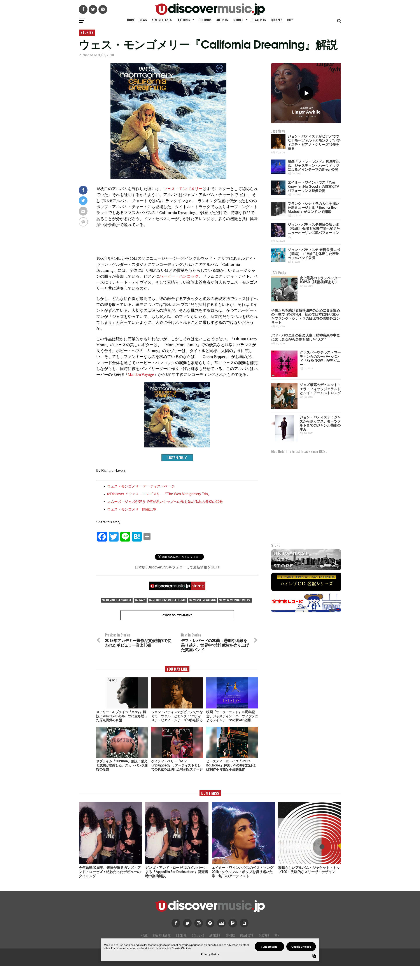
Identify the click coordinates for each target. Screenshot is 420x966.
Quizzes (276, 19)
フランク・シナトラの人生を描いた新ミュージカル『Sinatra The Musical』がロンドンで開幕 (313, 207)
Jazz (142, 600)
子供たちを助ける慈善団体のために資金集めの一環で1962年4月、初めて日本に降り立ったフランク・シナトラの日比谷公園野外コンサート (305, 316)
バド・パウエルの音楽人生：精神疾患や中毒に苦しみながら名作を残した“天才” (305, 337)
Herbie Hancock (118, 600)
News (143, 19)
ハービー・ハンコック (179, 276)
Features (183, 19)
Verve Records (204, 600)
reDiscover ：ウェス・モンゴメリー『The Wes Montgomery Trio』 (159, 494)
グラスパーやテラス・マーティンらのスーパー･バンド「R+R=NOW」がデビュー (320, 358)
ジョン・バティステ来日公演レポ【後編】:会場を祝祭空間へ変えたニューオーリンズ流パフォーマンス (314, 230)
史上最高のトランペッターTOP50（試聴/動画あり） (320, 279)
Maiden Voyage (141, 374)
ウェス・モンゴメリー (183, 188)
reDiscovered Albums (169, 600)
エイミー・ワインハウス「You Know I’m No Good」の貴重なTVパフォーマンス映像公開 (313, 186)
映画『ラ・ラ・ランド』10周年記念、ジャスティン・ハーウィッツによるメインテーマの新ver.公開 (314, 165)
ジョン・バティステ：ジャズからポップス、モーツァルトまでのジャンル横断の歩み (320, 423)
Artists (222, 19)
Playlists (259, 19)
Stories (181, 935)
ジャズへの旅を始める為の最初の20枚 (193, 501)
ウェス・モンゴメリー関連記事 (131, 509)
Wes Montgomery (236, 600)
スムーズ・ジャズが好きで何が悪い (135, 501)
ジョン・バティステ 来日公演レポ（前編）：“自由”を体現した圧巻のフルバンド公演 (314, 253)
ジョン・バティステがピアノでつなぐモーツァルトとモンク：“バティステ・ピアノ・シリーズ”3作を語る (314, 142)
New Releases (162, 19)
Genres (238, 19)
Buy (290, 19)
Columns (205, 19)
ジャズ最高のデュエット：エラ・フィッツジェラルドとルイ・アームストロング (320, 388)
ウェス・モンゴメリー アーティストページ (141, 486)
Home (131, 19)
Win (277, 935)
